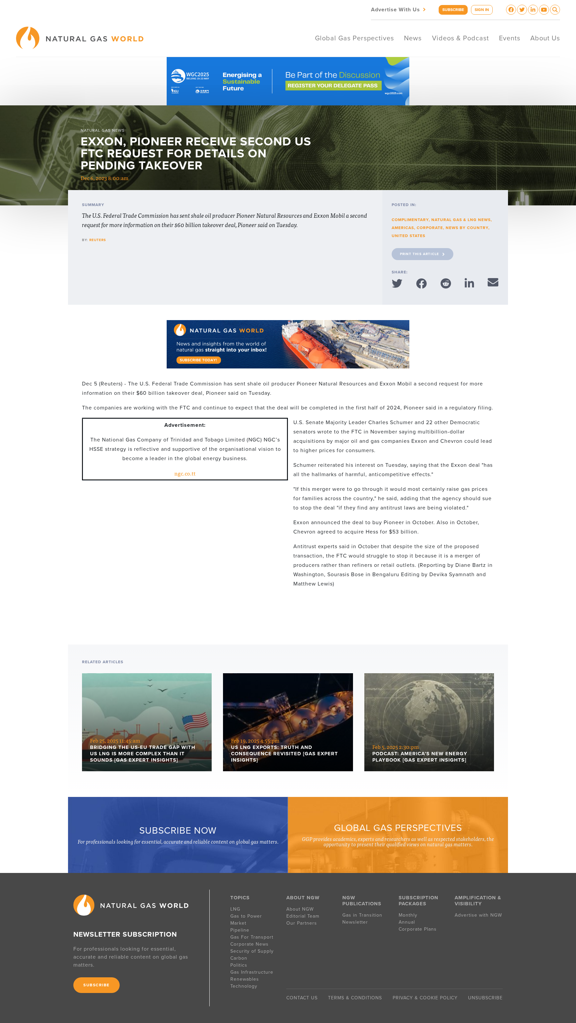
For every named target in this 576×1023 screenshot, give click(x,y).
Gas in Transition (362, 915)
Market (238, 923)
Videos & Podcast (460, 38)
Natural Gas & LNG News (461, 219)
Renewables (244, 979)
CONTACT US (302, 998)
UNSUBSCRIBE (485, 998)
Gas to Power (246, 916)
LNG (235, 909)
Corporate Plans (418, 929)
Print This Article (419, 254)
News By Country (467, 227)
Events (509, 38)
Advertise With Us (399, 9)
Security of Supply (252, 951)
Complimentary (410, 219)
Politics (238, 965)
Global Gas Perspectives (354, 38)
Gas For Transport (251, 937)
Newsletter (355, 922)
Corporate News (249, 944)
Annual (407, 922)
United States (408, 235)
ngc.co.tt (185, 473)
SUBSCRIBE (453, 9)
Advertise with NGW (478, 915)
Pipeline (240, 930)
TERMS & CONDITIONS (355, 998)
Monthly (408, 915)
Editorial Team (302, 916)
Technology (243, 986)
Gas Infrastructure (251, 972)
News (413, 38)
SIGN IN (482, 9)
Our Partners (301, 923)
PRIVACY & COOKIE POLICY (425, 998)
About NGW (300, 909)
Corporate (430, 227)
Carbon (238, 958)
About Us (545, 38)
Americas (403, 227)
